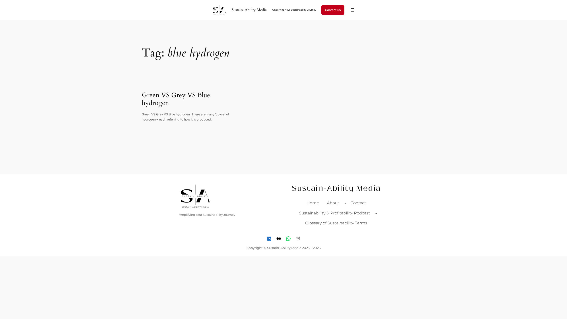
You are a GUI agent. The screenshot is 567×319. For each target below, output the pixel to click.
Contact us (333, 10)
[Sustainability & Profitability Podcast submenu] (376, 213)
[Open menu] (352, 10)
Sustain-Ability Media (249, 9)
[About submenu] (345, 203)
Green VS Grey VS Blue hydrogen (176, 99)
